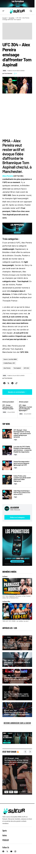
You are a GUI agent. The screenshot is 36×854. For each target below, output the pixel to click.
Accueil (4, 18)
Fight (15, 439)
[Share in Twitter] (8, 383)
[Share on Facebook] (4, 383)
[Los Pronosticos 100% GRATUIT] (17, 4)
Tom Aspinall (17, 368)
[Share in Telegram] (12, 383)
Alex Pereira (7, 176)
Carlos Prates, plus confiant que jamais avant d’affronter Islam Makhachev (22, 478)
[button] (3, 11)
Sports (4, 830)
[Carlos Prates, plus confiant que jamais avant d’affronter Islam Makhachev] (7, 479)
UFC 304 (26, 368)
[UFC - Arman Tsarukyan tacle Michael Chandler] (9, 408)
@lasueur (14, 507)
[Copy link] (16, 383)
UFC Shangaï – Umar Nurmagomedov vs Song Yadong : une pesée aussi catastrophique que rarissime (22, 433)
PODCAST (5, 840)
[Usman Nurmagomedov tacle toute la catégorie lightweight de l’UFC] (7, 465)
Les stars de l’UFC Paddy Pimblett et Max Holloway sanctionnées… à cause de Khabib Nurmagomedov (23, 449)
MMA (4, 70)
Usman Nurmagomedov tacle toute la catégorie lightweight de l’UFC (21, 463)
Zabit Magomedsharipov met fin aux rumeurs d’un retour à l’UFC (22, 492)
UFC (16, 792)
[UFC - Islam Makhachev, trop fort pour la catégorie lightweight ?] (24, 408)
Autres (4, 835)
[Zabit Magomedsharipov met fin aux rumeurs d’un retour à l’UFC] (7, 494)
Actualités (11, 18)
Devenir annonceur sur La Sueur (17, 722)
